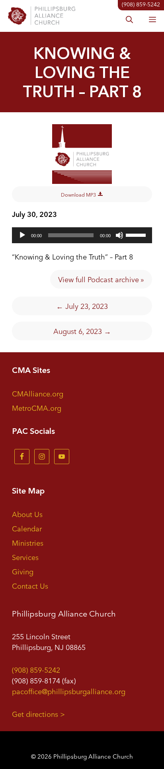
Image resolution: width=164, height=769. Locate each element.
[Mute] (119, 235)
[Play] (22, 235)
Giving (22, 571)
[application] (82, 235)
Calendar (27, 528)
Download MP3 (79, 194)
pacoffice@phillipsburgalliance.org (68, 691)
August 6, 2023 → (82, 331)
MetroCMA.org (36, 407)
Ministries (27, 542)
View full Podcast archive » (101, 279)
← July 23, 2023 (82, 306)
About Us (27, 514)
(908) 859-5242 (36, 669)
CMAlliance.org (37, 393)
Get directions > (38, 713)
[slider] (137, 234)
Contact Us (30, 585)
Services (25, 557)
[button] (129, 20)
